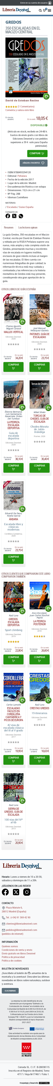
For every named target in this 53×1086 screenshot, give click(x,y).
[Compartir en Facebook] (7, 215)
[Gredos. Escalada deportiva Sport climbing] (13, 597)
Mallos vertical (13, 331)
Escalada (12, 207)
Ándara (13, 519)
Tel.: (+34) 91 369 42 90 (17, 917)
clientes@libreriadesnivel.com (21, 923)
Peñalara (22, 176)
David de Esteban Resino (22, 100)
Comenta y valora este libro (19, 110)
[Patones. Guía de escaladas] (39, 309)
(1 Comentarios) (26, 106)
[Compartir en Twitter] (14, 215)
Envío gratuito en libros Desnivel (18, 953)
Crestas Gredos (39, 708)
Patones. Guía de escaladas (39, 336)
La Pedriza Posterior (39, 623)
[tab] (8, 228)
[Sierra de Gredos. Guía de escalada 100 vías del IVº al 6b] (13, 787)
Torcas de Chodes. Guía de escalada (39, 418)
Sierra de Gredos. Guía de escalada (13, 811)
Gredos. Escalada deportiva (13, 622)
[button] (40, 10)
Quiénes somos (10, 946)
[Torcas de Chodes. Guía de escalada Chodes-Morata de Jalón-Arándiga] (39, 394)
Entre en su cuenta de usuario (34, 2)
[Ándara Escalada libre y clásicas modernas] (13, 495)
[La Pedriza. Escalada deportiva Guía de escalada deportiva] (13, 394)
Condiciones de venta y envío (17, 950)
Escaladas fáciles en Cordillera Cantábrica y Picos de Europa (13, 714)
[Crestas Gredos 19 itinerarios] (39, 687)
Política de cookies (12, 960)
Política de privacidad (13, 957)
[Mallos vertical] (13, 308)
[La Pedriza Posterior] (39, 596)
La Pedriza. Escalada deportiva (13, 425)
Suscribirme (10, 990)
